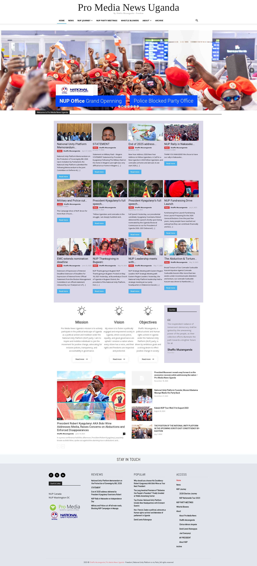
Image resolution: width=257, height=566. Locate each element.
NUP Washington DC (59, 497)
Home (62, 20)
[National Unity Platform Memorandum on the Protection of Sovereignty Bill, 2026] (74, 132)
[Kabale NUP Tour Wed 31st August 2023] (142, 414)
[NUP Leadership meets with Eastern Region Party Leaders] (145, 246)
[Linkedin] (63, 475)
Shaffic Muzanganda (71, 151)
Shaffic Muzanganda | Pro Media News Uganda (107, 562)
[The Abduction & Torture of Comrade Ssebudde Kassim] (181, 246)
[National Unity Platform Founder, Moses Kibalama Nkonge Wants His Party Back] (142, 396)
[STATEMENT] (110, 132)
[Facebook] (51, 475)
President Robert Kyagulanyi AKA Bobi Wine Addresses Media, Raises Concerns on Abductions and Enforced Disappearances (91, 427)
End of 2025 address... (142, 144)
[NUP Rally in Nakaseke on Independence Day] (181, 132)
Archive (159, 20)
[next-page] (63, 446)
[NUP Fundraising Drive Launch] (181, 188)
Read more (63, 177)
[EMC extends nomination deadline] (74, 246)
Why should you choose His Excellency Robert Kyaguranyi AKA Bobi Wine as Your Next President (149, 483)
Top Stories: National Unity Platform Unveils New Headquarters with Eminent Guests (149, 503)
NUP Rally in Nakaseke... (179, 144)
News (71, 20)
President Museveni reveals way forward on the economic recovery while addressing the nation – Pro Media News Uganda (176, 375)
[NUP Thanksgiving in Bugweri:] (110, 246)
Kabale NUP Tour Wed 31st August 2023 (171, 408)
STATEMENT (101, 144)
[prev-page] (58, 446)
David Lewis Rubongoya (143, 519)
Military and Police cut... (72, 200)
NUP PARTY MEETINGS (106, 20)
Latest (60, 204)
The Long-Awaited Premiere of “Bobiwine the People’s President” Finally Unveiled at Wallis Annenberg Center (149, 493)
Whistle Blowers (130, 20)
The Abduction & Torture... (180, 258)
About (146, 20)
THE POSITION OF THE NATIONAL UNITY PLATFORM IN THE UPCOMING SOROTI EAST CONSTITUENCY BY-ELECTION (177, 428)
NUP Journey (84, 20)
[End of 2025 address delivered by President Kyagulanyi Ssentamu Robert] (145, 132)
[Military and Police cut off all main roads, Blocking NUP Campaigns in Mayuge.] (74, 188)
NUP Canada (55, 493)
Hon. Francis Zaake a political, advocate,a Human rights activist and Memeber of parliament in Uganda (150, 513)
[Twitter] (57, 475)
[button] (197, 21)
